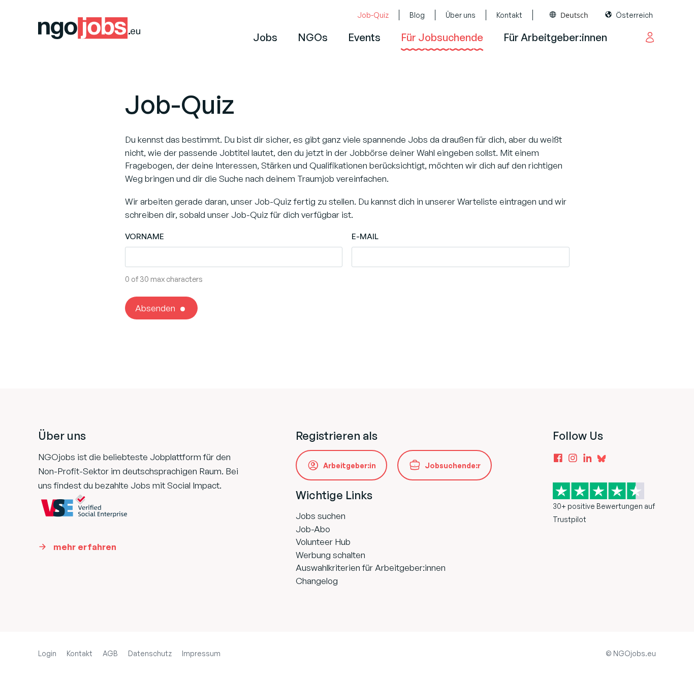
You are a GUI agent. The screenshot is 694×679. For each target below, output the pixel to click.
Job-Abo (313, 529)
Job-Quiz (373, 15)
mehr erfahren (84, 546)
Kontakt (509, 15)
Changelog (317, 580)
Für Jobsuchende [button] (442, 37)
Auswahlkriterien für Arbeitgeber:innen (371, 567)
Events (364, 37)
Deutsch (574, 15)
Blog (417, 15)
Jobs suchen (320, 515)
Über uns (461, 15)
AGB (110, 653)
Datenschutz (150, 653)
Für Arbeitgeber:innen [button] (555, 37)
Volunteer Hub (323, 541)
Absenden (155, 308)
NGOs (313, 37)
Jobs (265, 37)
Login (47, 653)
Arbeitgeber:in (349, 465)
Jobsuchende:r (453, 465)
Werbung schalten (330, 554)
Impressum (201, 653)
